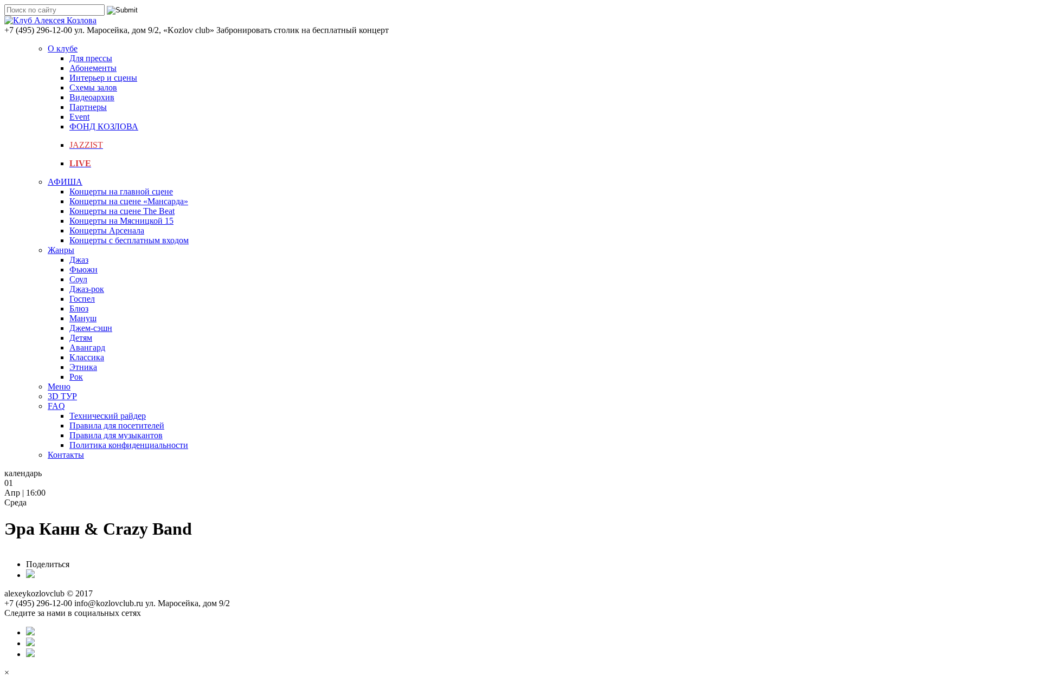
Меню (59, 386)
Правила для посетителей (116, 425)
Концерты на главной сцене (121, 191)
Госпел (82, 298)
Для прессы (90, 58)
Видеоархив (91, 97)
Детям (80, 337)
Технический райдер (107, 415)
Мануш (83, 318)
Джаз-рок (86, 289)
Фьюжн (83, 269)
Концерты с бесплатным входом (129, 240)
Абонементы (93, 68)
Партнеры (88, 107)
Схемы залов (93, 87)
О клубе (63, 48)
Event (79, 116)
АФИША (65, 181)
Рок (76, 376)
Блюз (78, 308)
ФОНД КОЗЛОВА (103, 126)
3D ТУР (62, 396)
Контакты (66, 454)
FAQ (56, 406)
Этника (83, 367)
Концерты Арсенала (106, 230)
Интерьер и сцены (103, 77)
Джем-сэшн (90, 328)
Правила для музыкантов (116, 435)
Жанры (61, 250)
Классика (86, 357)
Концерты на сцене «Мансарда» (128, 201)
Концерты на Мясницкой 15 (121, 220)
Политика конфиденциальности (128, 445)
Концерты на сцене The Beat (122, 211)
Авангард (87, 347)
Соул (78, 279)
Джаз (78, 259)
